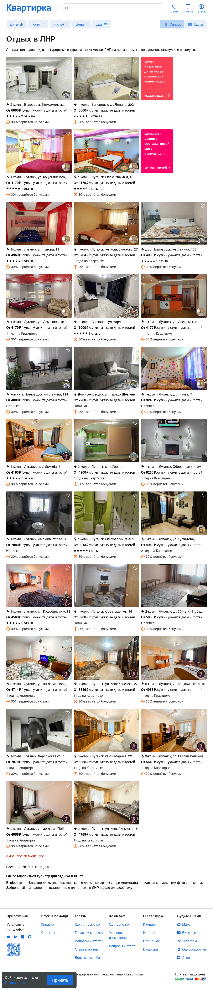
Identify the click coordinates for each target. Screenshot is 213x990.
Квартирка (32, 8)
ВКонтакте (190, 932)
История (149, 932)
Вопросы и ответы (89, 940)
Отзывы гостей (86, 949)
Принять (60, 980)
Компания (151, 924)
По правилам (15, 981)
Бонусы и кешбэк (88, 957)
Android (15, 936)
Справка (47, 924)
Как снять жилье (87, 924)
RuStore (30, 936)
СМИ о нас (151, 940)
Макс (186, 924)
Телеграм (189, 940)
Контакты (48, 932)
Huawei (23, 936)
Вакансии (150, 949)
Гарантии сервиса (89, 932)
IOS (8, 936)
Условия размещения (119, 935)
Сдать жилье (119, 924)
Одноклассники (194, 949)
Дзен (186, 957)
